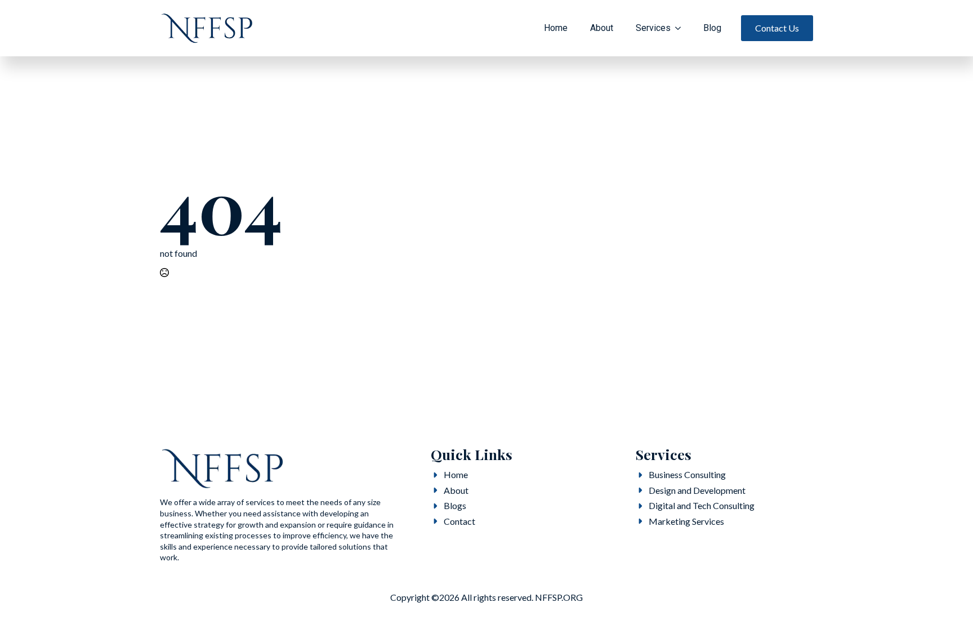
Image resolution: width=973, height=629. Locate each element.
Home (556, 28)
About (601, 28)
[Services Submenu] (681, 28)
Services (653, 28)
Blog (712, 28)
